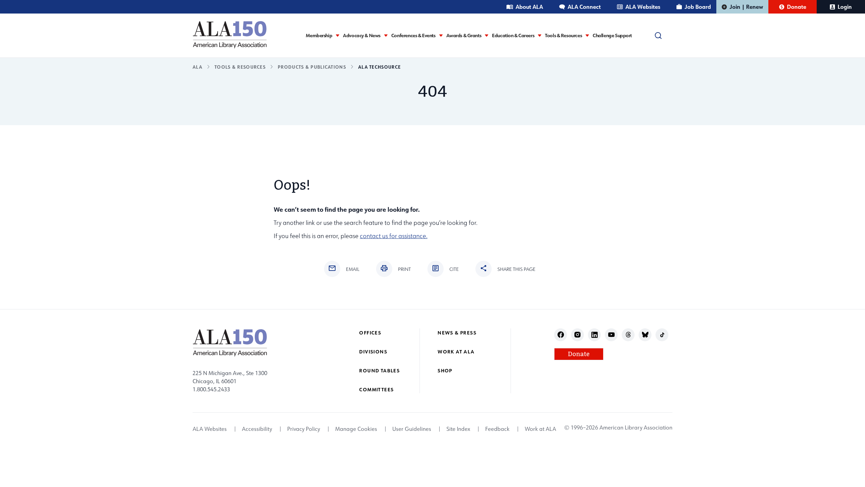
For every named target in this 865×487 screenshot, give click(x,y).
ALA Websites (642, 6)
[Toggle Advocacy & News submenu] (386, 35)
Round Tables (379, 370)
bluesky (645, 334)
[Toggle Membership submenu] (337, 35)
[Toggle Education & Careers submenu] (539, 35)
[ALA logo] (230, 34)
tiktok (662, 335)
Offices (370, 332)
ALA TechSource (379, 67)
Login (845, 6)
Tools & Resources (563, 35)
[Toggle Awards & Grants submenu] (486, 35)
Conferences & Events (413, 35)
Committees (376, 389)
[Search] (658, 35)
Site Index (458, 428)
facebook (561, 334)
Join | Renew (746, 6)
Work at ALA (456, 351)
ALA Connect (584, 6)
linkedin (594, 334)
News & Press (457, 332)
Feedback (497, 428)
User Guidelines (411, 428)
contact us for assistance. (393, 236)
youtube (611, 334)
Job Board (698, 6)
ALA (197, 67)
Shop (445, 370)
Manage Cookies (356, 428)
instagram (577, 335)
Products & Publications (312, 67)
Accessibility (257, 428)
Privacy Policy (303, 428)
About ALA (529, 6)
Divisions (373, 351)
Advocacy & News (361, 35)
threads (628, 335)
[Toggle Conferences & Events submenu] (441, 35)
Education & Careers (513, 35)
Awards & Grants (463, 35)
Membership (319, 35)
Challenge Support (612, 35)
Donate (796, 6)
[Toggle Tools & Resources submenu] (587, 35)
